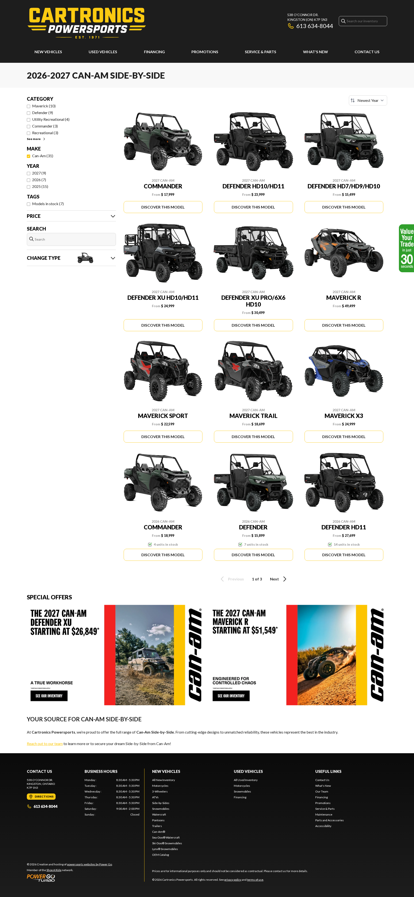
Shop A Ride (53, 870)
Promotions (204, 51)
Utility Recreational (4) (50, 119)
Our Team (321, 791)
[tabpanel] (112, 797)
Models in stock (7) (48, 203)
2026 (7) (39, 179)
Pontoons (158, 820)
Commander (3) (45, 126)
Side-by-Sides (160, 803)
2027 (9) (39, 173)
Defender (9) (42, 112)
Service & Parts (260, 51)
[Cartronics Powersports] (87, 23)
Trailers (157, 826)
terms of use (255, 879)
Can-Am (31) (42, 155)
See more (34, 139)
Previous (236, 579)
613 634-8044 (314, 25)
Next (274, 579)
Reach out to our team (45, 743)
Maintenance (323, 814)
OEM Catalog (160, 854)
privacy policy (232, 879)
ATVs (155, 797)
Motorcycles (160, 785)
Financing (154, 51)
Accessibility (323, 826)
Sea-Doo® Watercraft (166, 837)
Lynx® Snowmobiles (165, 849)
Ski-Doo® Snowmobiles (167, 843)
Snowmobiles (160, 808)
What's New (315, 51)
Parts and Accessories (329, 820)
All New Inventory (163, 780)
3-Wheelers (160, 791)
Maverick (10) (44, 106)
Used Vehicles (103, 51)
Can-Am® (158, 831)
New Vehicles (48, 51)
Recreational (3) (45, 132)
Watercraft (159, 814)
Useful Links (328, 771)
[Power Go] (70, 878)
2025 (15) (40, 186)
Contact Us (367, 51)
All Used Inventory (246, 780)
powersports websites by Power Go (89, 864)
